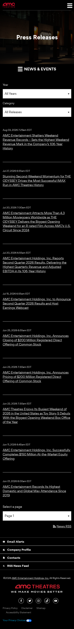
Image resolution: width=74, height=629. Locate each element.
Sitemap (40, 608)
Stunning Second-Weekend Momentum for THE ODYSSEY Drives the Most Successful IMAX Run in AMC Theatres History (37, 180)
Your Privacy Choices (14, 620)
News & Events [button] (39, 69)
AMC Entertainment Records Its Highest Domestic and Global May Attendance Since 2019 (34, 491)
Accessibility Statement (18, 612)
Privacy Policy (10, 608)
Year (5, 85)
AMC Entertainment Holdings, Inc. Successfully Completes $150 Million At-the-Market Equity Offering (36, 454)
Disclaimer (27, 608)
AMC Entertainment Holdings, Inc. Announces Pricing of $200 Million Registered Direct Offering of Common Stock (36, 377)
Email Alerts (13, 541)
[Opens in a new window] (21, 600)
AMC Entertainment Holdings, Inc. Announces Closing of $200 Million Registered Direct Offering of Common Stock (36, 340)
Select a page (12, 507)
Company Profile (17, 549)
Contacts (11, 557)
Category (8, 103)
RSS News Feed (16, 566)
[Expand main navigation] (69, 5)
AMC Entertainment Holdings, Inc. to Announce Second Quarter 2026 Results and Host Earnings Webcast (37, 303)
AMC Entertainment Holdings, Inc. (30, 578)
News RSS (61, 526)
